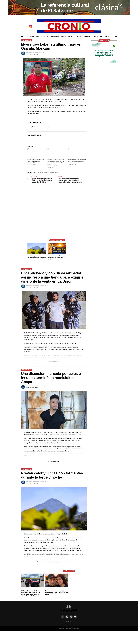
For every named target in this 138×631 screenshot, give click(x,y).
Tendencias (94, 36)
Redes (106, 36)
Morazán (40, 172)
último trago (55, 172)
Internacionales (55, 36)
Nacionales (39, 36)
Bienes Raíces (71, 36)
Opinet (101, 36)
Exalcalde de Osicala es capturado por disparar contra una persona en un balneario (77, 161)
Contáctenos (69, 621)
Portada (32, 36)
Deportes (79, 36)
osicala (47, 172)
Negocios (63, 36)
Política (46, 36)
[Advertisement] (57, 213)
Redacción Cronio (33, 54)
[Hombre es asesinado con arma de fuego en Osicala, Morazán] (36, 153)
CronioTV (86, 36)
